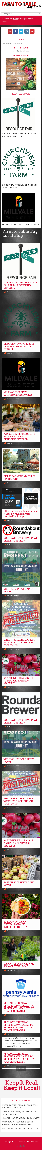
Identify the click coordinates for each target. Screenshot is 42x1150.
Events (9, 292)
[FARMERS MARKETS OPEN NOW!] (21, 867)
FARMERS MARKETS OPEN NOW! (18, 884)
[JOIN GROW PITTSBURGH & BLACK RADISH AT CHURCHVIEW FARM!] (21, 418)
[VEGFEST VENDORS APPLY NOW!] (21, 568)
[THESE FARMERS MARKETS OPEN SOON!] (21, 461)
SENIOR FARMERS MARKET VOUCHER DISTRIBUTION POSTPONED (19, 643)
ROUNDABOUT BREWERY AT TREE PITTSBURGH (20, 539)
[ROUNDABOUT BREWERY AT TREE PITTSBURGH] (21, 530)
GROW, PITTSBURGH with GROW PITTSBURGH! (18, 965)
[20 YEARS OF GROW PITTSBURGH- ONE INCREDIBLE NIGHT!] (21, 906)
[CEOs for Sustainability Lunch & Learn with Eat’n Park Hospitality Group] (21, 498)
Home (15, 19)
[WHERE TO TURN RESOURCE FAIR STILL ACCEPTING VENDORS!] (21, 261)
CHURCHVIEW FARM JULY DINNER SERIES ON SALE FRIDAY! (18, 347)
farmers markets (12, 483)
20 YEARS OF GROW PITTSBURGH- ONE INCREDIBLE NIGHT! (15, 924)
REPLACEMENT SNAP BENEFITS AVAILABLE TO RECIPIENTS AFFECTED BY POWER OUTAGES (18, 1057)
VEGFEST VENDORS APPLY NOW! (18, 590)
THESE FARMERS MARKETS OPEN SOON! (19, 477)
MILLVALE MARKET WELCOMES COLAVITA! (17, 393)
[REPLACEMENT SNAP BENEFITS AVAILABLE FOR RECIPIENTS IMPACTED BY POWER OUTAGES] (21, 988)
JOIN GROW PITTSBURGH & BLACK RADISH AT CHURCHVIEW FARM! (19, 437)
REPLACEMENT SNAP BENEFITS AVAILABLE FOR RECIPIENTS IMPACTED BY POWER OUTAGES (18, 1007)
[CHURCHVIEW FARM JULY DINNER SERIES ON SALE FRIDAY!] (21, 319)
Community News (13, 399)
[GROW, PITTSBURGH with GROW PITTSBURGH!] (21, 948)
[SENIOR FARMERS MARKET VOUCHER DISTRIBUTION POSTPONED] (21, 618)
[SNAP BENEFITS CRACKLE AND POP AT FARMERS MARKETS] (21, 665)
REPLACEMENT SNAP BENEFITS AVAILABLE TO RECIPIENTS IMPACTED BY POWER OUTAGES (18, 1026)
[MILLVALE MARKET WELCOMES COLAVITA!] (21, 374)
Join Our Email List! (21, 51)
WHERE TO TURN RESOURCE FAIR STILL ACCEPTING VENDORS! (20, 285)
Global (9, 687)
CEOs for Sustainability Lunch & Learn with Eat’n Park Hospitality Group (20, 514)
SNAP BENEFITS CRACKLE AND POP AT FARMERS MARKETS (18, 681)
